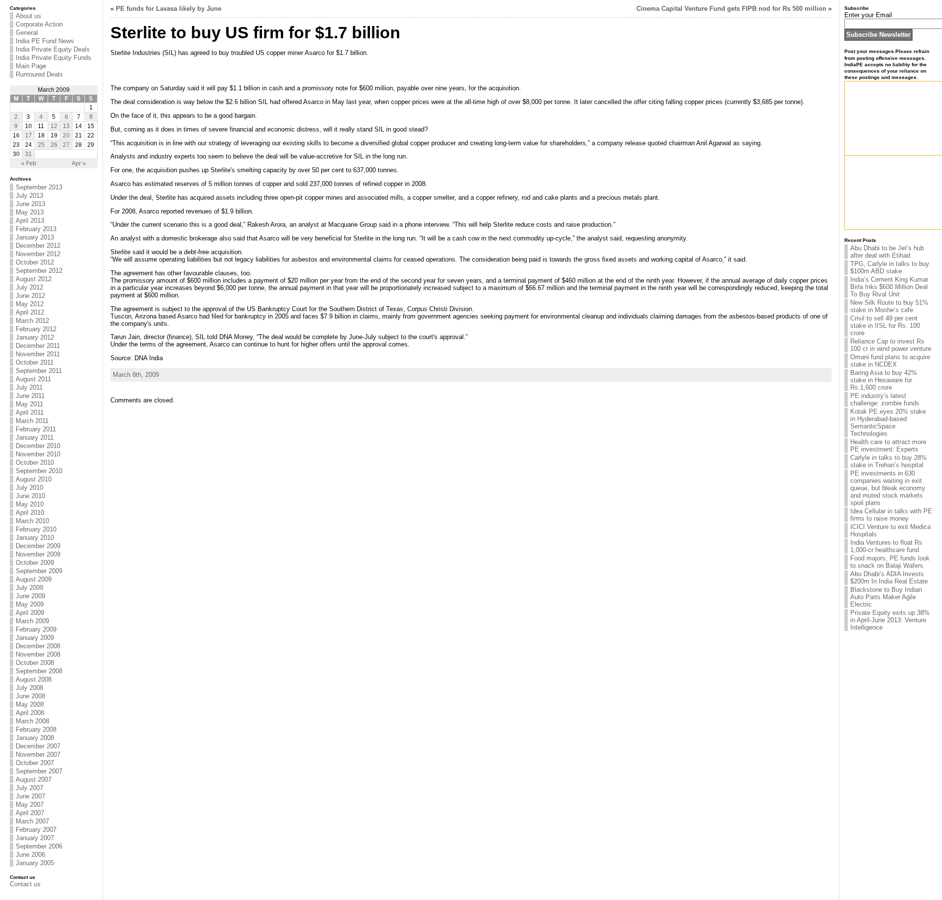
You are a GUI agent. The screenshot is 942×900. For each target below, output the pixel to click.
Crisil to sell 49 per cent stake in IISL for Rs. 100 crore (885, 326)
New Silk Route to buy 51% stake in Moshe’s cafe (889, 306)
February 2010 (36, 529)
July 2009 (29, 587)
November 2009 (38, 554)
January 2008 (35, 737)
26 (54, 145)
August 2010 (34, 479)
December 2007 (38, 746)
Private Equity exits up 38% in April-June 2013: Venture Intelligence (890, 620)
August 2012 (34, 279)
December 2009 (38, 546)
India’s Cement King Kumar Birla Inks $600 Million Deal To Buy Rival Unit (889, 287)
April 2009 (30, 612)
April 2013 (30, 220)
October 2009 (35, 562)
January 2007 (35, 838)
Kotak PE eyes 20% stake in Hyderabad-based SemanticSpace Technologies (888, 422)
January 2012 (35, 337)
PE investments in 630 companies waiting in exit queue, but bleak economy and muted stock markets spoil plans (887, 488)
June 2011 (30, 395)
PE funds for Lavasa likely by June (168, 8)
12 (54, 126)
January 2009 (35, 637)
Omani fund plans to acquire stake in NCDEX (890, 360)
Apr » (79, 163)
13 (66, 126)
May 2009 (30, 604)
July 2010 (29, 487)
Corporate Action (39, 24)
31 (28, 154)
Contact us (25, 884)
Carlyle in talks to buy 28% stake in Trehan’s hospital (888, 461)
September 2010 (39, 471)
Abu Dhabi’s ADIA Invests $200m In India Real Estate (889, 577)
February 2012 (36, 329)
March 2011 (32, 420)
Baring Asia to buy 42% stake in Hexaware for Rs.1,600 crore (883, 380)
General (27, 32)
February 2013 (36, 229)
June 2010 (30, 496)
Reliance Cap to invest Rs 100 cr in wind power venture (890, 345)
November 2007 (38, 754)
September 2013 (39, 187)
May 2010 (30, 504)
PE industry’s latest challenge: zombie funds (884, 399)
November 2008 (38, 654)
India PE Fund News (45, 41)
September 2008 (39, 671)
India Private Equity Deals (53, 49)
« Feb (28, 163)
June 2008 (30, 696)
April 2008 (30, 712)
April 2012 (30, 312)
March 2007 (32, 821)
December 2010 (38, 446)
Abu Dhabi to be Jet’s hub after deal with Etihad (887, 251)
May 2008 (30, 704)
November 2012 (38, 254)
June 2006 (30, 854)
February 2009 (36, 629)
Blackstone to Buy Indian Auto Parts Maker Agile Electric (886, 597)
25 (41, 145)
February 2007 (36, 829)
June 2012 (30, 295)
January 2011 (34, 437)
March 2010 (32, 521)
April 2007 (30, 813)
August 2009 (34, 579)
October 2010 (35, 462)
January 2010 (35, 537)
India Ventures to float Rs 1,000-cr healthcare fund (886, 546)
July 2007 (29, 788)
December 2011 (38, 345)
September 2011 (39, 370)
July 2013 (29, 195)
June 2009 (30, 596)
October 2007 (35, 763)
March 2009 (32, 621)
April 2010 (30, 512)
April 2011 (30, 412)
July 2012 (29, 287)
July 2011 (29, 387)
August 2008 (34, 679)
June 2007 (30, 796)
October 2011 (34, 362)
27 (66, 145)
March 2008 (32, 721)
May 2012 (30, 304)
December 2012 (38, 245)
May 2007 (30, 804)
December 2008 (38, 646)
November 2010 (38, 454)
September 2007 (39, 771)
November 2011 (38, 354)
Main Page (31, 66)
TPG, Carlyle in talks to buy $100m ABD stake (889, 267)
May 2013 (30, 212)
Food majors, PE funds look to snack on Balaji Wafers (890, 562)
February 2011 (36, 429)
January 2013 (35, 237)
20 (66, 135)
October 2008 (35, 662)
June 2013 (30, 204)
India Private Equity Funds (53, 57)
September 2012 (39, 270)
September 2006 (39, 846)
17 (28, 135)
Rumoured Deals (39, 74)
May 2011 (29, 404)
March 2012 (32, 320)
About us (28, 16)
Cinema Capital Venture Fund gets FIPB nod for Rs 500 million (731, 8)
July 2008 (29, 687)
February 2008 (36, 729)
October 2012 (35, 262)
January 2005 (35, 863)
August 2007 (34, 779)
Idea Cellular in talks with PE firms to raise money (891, 514)
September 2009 (39, 571)
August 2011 (33, 379)
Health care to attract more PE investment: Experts (888, 445)
